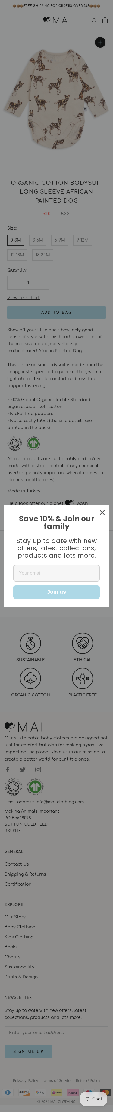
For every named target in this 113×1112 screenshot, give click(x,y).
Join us (56, 592)
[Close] (102, 512)
